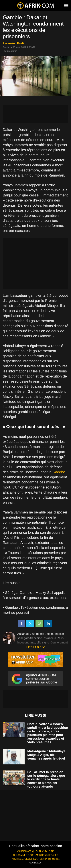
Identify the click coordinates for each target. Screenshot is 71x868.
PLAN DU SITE (46, 851)
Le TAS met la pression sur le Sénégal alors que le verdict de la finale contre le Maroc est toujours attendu (46, 779)
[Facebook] (21, 623)
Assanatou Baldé (13, 43)
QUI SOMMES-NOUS (23, 855)
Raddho (59, 472)
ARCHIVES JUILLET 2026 (25, 859)
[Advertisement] (35, 114)
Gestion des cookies (50, 859)
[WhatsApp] (39, 623)
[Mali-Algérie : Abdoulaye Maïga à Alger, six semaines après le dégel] (14, 756)
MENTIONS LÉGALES (47, 855)
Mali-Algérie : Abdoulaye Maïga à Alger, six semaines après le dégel (46, 754)
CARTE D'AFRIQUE (27, 851)
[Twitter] (30, 623)
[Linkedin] (48, 623)
